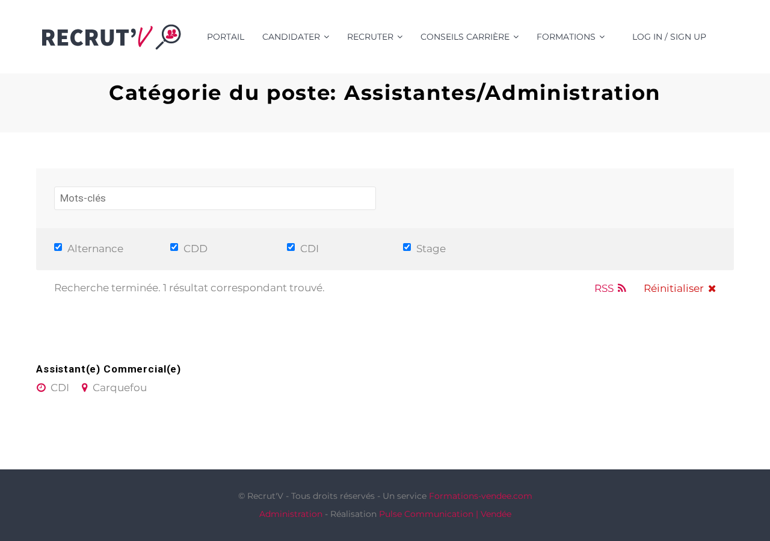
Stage (430, 249)
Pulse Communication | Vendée (445, 514)
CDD (194, 249)
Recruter (370, 36)
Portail (225, 36)
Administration (290, 514)
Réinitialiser (674, 288)
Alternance (94, 249)
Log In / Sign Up (669, 36)
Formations (566, 36)
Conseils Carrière (465, 36)
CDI (308, 249)
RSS (604, 288)
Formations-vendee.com (480, 496)
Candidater (291, 36)
